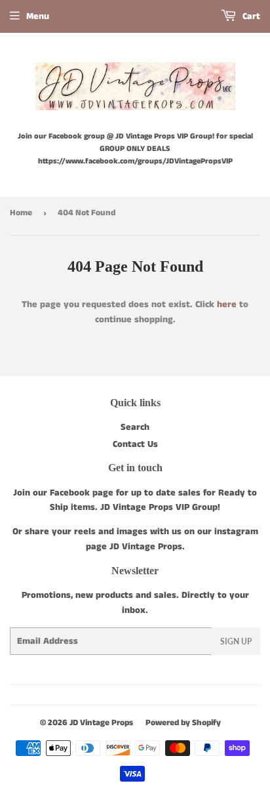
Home (21, 213)
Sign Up (236, 641)
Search (135, 427)
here (227, 304)
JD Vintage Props (101, 723)
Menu (37, 16)
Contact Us (135, 444)
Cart (250, 16)
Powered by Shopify (183, 723)
